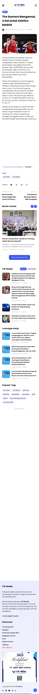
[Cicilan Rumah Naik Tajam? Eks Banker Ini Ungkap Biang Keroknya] (6, 307)
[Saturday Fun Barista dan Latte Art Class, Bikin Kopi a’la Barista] (6, 319)
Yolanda (5, 250)
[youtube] (9, 690)
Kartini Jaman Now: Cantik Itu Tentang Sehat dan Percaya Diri (18, 240)
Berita (5, 12)
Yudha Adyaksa (10, 29)
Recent (23, 269)
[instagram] (6, 690)
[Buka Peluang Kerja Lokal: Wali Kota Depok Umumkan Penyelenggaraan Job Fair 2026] (6, 349)
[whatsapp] (27, 185)
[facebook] (11, 185)
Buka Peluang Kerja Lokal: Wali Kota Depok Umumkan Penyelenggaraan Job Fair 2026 (24, 349)
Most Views (32, 269)
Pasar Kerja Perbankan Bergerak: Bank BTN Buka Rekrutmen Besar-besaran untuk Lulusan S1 (24, 373)
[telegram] (22, 185)
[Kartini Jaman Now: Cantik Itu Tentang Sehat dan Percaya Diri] (19, 223)
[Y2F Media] (19, 5)
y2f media (6, 177)
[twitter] (16, 185)
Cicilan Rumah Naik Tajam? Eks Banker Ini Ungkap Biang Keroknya (23, 307)
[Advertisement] (19, 143)
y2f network (16, 177)
